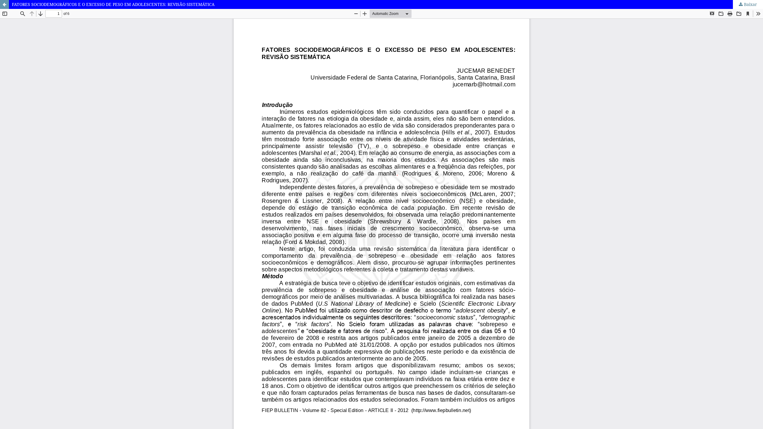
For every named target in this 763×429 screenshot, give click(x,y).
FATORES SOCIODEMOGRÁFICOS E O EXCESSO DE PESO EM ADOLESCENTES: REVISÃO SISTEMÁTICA (113, 4)
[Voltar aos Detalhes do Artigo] (4, 4)
